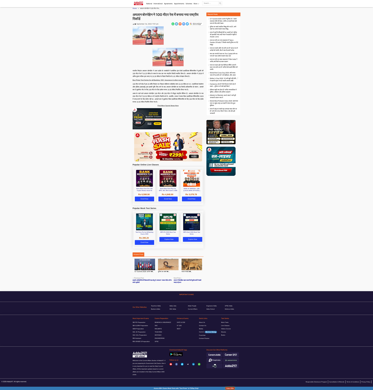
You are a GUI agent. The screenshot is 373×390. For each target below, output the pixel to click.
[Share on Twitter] (187, 23)
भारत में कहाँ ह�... (187, 271)
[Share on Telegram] (176, 23)
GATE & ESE (181, 322)
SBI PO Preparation (139, 322)
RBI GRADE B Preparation (141, 341)
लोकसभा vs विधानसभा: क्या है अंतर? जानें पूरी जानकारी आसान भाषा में (223, 96)
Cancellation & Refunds (336, 382)
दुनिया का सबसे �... (164, 271)
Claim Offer (230, 388)
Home (135, 8)
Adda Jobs (173, 306)
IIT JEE (179, 325)
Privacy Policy (365, 382)
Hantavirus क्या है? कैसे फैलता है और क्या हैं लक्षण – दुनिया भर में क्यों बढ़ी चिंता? (223, 85)
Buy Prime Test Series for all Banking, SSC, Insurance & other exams (158, 80)
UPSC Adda (228, 306)
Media (201, 329)
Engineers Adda (211, 306)
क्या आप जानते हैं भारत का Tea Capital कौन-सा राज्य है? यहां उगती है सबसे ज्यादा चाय (223, 55)
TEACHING (158, 332)
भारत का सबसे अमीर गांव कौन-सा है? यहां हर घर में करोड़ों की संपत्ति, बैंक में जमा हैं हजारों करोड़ (224, 49)
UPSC (157, 341)
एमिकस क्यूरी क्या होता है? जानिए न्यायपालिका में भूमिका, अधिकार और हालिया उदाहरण (223, 91)
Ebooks (223, 332)
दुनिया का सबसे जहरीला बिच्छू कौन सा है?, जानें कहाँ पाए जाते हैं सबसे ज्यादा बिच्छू (223, 28)
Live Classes (225, 325)
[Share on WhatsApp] (172, 23)
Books (223, 335)
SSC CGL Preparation (140, 335)
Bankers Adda (155, 309)
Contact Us (202, 325)
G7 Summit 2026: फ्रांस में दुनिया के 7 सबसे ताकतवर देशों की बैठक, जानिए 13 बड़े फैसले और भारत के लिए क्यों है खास (223, 21)
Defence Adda (229, 309)
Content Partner (204, 338)
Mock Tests (224, 322)
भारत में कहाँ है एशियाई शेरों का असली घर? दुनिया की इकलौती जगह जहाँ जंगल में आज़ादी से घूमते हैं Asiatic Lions (223, 34)
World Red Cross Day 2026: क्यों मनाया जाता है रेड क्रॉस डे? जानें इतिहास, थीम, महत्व (223, 74)
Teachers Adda (156, 306)
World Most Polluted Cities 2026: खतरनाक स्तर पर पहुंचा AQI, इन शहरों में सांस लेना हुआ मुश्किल (224, 103)
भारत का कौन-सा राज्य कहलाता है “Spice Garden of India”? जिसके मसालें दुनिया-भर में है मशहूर (224, 42)
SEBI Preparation (138, 329)
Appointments (179, 4)
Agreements (168, 4)
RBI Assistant (137, 338)
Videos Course (226, 329)
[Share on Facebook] (183, 23)
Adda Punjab (192, 306)
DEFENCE (158, 335)
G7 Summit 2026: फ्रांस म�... (144, 271)
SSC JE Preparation (139, 332)
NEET (179, 329)
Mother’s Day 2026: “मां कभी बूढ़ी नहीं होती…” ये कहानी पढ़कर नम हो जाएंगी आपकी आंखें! (224, 79)
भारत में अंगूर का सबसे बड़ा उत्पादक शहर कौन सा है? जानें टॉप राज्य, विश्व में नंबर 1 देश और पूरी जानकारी (223, 111)
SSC (156, 325)
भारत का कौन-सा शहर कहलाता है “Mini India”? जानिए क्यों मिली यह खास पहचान (223, 60)
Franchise (202, 335)
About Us (202, 322)
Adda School (210, 309)
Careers (207, 332)
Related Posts (138, 254)
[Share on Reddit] (180, 23)
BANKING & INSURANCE (163, 322)
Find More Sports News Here (168, 106)
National (149, 4)
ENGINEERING (160, 338)
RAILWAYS (158, 329)
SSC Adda (173, 309)
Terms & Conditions (353, 382)
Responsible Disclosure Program (316, 382)
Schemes (189, 4)
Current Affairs (192, 309)
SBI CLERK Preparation (140, 325)
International (158, 4)
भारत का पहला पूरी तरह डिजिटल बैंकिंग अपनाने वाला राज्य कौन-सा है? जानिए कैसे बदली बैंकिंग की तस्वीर (224, 67)
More (195, 4)
